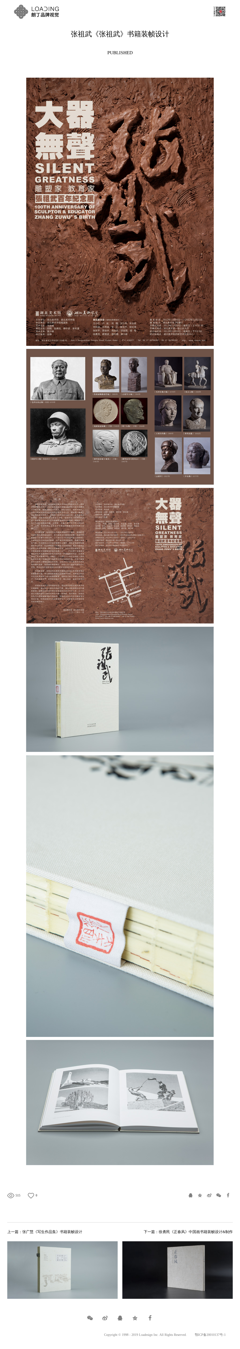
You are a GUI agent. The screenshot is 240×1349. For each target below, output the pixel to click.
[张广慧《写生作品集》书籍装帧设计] (62, 1270)
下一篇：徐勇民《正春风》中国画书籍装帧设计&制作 (188, 1232)
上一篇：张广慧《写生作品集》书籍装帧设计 (44, 1232)
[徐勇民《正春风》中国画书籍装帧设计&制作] (177, 1270)
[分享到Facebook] (228, 1195)
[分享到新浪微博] (209, 1195)
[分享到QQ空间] (200, 1195)
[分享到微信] (218, 1195)
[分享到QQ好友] (190, 1195)
